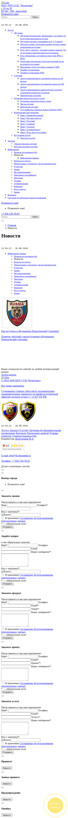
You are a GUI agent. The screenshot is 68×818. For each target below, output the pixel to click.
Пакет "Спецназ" (27, 127)
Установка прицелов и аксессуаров (29, 98)
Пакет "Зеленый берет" (30, 129)
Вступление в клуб (22, 135)
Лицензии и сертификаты (25, 175)
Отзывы (17, 181)
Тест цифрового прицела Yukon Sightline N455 (41, 109)
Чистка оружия (27, 104)
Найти (35, 17)
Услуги (11, 30)
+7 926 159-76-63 (10, 213)
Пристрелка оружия (29, 107)
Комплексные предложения (26, 112)
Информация (13, 149)
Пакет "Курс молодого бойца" (33, 132)
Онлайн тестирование (30, 70)
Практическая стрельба (30, 95)
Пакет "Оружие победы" (31, 118)
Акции (17, 169)
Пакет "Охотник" (27, 121)
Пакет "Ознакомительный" (31, 115)
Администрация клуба (24, 436)
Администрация (21, 183)
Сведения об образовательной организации (27, 198)
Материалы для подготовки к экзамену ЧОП (39, 67)
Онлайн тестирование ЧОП (32, 73)
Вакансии (18, 186)
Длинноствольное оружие (25, 144)
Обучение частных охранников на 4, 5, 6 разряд (41, 41)
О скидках (18, 166)
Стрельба (18, 75)
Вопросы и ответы (22, 161)
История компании (22, 172)
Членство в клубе (27, 138)
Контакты (12, 195)
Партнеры (18, 178)
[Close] (2, 472)
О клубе (23, 430)
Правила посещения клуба (25, 152)
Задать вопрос (8, 374)
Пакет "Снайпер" (27, 124)
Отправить (8, 527)
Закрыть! (7, 768)
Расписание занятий (38, 433)
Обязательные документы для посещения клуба (35, 163)
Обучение (18, 33)
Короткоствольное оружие (26, 146)
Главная (12, 225)
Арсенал (11, 141)
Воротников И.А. (24, 438)
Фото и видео (20, 189)
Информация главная (29, 158)
